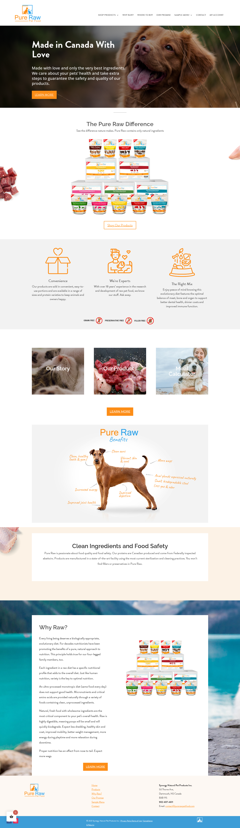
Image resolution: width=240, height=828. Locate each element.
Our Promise (163, 15)
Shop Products (107, 15)
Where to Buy (145, 15)
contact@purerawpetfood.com (179, 806)
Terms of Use (137, 820)
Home (94, 785)
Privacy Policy (126, 820)
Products (96, 789)
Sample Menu (181, 15)
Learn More (44, 95)
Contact (201, 15)
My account (217, 15)
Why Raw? (128, 15)
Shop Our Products (120, 225)
